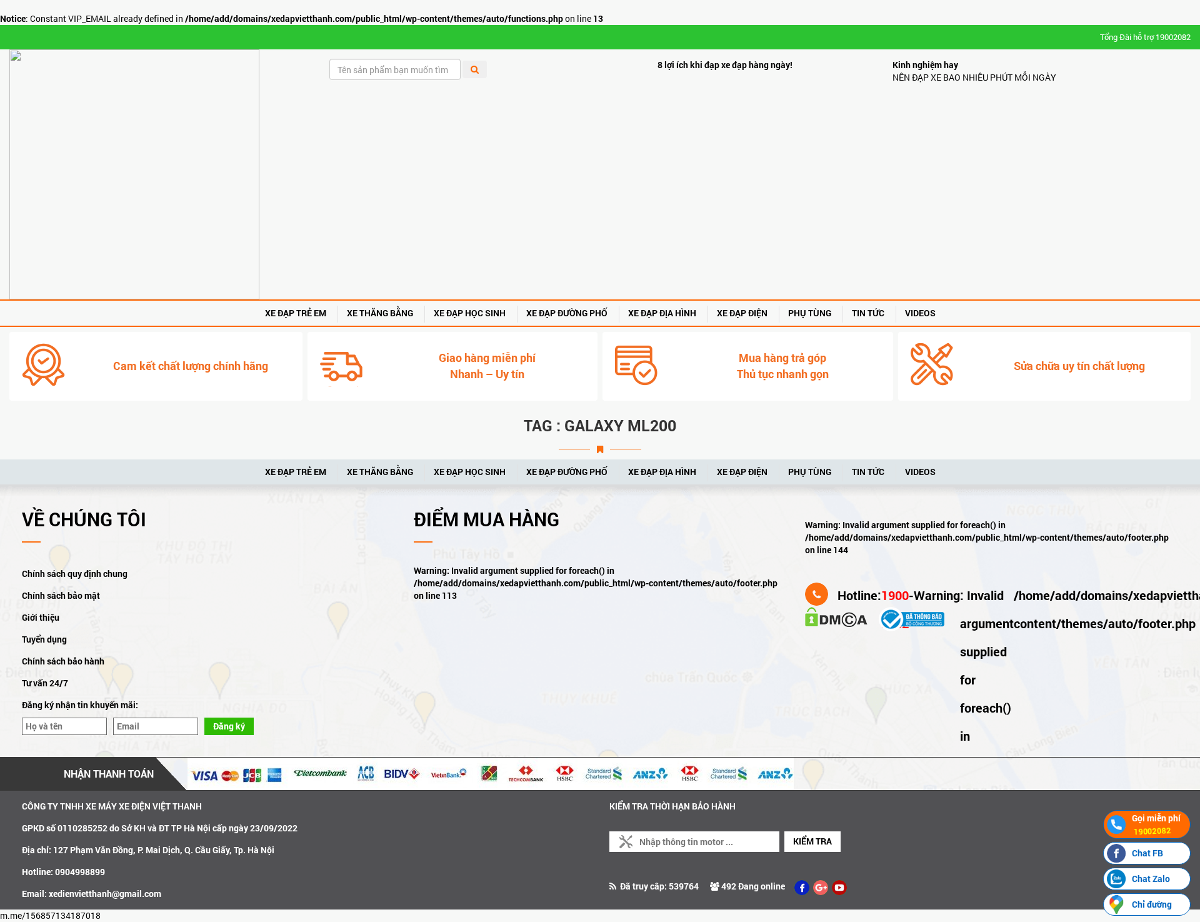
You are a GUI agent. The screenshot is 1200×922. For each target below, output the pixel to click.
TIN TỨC (868, 313)
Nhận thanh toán (109, 773)
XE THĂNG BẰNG (380, 313)
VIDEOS (920, 313)
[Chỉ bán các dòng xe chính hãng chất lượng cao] (134, 174)
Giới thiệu (40, 617)
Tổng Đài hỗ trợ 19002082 (1145, 37)
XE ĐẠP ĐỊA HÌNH (662, 313)
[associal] (801, 887)
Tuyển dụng (44, 639)
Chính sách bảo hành (63, 661)
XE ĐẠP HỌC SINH (470, 313)
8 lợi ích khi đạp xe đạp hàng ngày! (725, 65)
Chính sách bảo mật (61, 595)
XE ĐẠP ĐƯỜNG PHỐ (567, 313)
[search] (474, 69)
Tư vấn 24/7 (45, 683)
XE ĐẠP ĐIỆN (742, 313)
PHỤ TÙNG (809, 313)
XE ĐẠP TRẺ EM (295, 313)
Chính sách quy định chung (75, 573)
